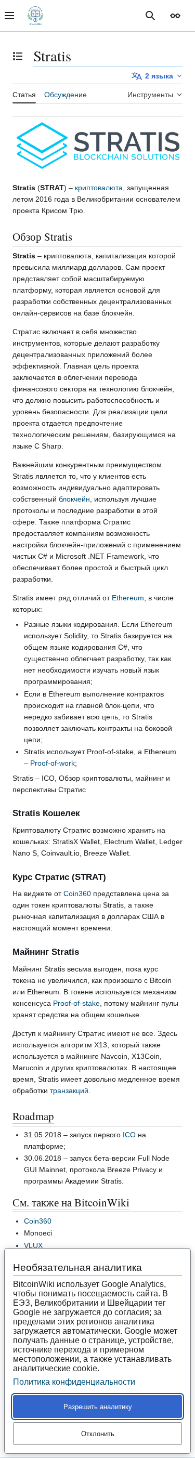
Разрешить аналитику (97, 1407)
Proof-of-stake (76, 1003)
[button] (175, 15)
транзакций (69, 1090)
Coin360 (77, 893)
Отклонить (97, 1434)
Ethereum (128, 598)
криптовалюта (99, 187)
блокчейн (74, 499)
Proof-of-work (52, 763)
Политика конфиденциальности (74, 1381)
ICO (129, 1135)
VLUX (33, 1245)
